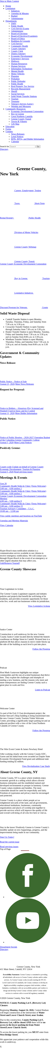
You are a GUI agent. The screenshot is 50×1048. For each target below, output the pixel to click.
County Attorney (18, 48)
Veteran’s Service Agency (22, 104)
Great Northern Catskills (21, 116)
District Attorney (18, 53)
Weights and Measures (21, 106)
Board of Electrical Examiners (24, 36)
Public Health (17, 26)
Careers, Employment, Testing (27, 190)
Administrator (17, 18)
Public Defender (18, 81)
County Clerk (17, 51)
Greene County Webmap (25, 247)
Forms (8, 129)
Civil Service (16, 43)
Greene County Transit (21, 119)
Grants (45, 307)
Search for (4, 146)
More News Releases (24, 384)
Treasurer (15, 101)
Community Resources (16, 109)
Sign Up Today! (7, 837)
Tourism (14, 99)
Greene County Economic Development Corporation (23, 264)
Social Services (17, 94)
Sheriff (14, 91)
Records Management (20, 89)
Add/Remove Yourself (10, 563)
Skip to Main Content (9, 1)
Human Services (18, 66)
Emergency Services (20, 58)
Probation (15, 79)
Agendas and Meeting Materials (14, 520)
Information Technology (21, 69)
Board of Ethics (18, 38)
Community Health (19, 46)
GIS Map (15, 124)
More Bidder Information (26, 413)
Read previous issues (23, 472)
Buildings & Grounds (20, 41)
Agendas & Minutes (20, 13)
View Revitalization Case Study (36, 766)
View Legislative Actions (39, 606)
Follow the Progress (41, 649)
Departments (11, 21)
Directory (4, 149)
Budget (14, 16)
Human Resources (19, 64)
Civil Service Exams (20, 28)
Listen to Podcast (42, 690)
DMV (13, 23)
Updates (9, 131)
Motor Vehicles (17, 74)
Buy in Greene (17, 114)
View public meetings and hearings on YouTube (21, 516)
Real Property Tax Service (22, 86)
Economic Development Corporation (27, 111)
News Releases (17, 134)
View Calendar (6, 525)
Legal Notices (17, 136)
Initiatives (15, 11)
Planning (15, 76)
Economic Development (21, 56)
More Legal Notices (23, 442)
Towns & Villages (19, 121)
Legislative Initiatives (24, 293)
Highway (15, 61)
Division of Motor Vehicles (26, 232)
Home (8, 6)
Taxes (17, 203)
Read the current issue (9, 842)
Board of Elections (19, 33)
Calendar (15, 141)
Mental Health (17, 71)
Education (10, 126)
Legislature (10, 8)
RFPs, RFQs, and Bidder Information (27, 139)
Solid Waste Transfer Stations (24, 96)
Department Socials (8, 947)
